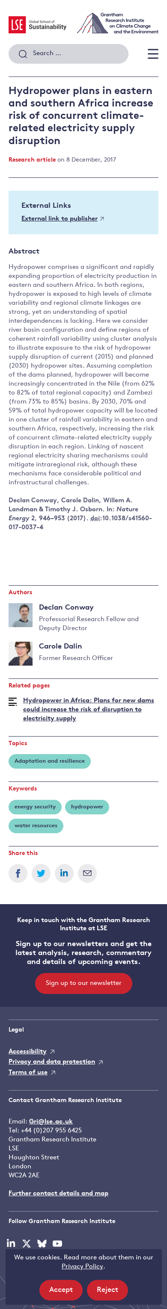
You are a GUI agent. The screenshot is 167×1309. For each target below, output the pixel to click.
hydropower (87, 807)
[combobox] (68, 54)
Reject (112, 1293)
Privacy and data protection (52, 1062)
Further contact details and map (58, 1194)
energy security (35, 807)
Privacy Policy (82, 1267)
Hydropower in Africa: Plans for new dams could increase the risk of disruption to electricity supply (88, 710)
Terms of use (28, 1073)
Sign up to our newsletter (84, 983)
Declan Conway (66, 607)
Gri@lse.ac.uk (51, 1122)
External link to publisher (59, 219)
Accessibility (28, 1052)
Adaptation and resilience (50, 761)
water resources (36, 825)
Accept (66, 1293)
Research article (32, 160)
